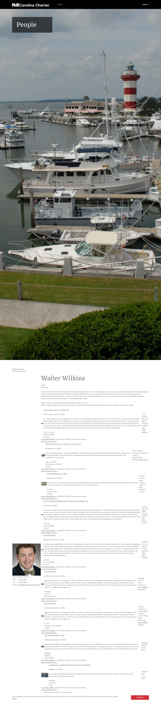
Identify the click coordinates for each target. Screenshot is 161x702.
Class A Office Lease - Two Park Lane (56, 410)
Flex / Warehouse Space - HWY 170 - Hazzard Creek (63, 444)
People (60, 4)
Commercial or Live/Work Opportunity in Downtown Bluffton (69, 665)
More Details (45, 441)
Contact (145, 4)
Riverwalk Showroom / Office (57, 474)
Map (51, 441)
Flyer (55, 441)
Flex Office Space (50, 571)
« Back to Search (18, 369)
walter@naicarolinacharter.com (29, 585)
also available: (143, 588)
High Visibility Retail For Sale (54, 635)
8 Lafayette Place (49, 535)
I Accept (139, 697)
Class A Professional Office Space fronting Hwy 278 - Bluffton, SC (65, 501)
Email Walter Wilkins (48, 439)
